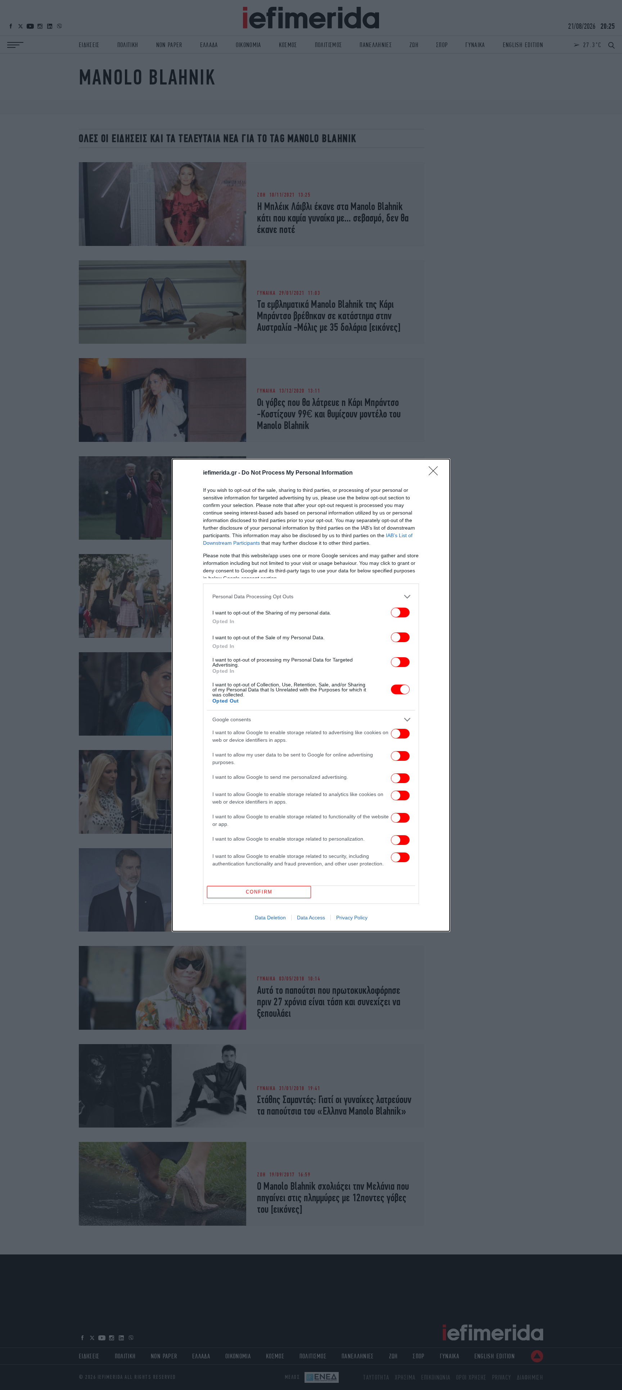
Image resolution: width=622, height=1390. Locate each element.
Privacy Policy (352, 917)
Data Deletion (270, 917)
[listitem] (311, 596)
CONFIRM (259, 892)
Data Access (311, 917)
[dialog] (311, 695)
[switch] (400, 612)
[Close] (435, 473)
